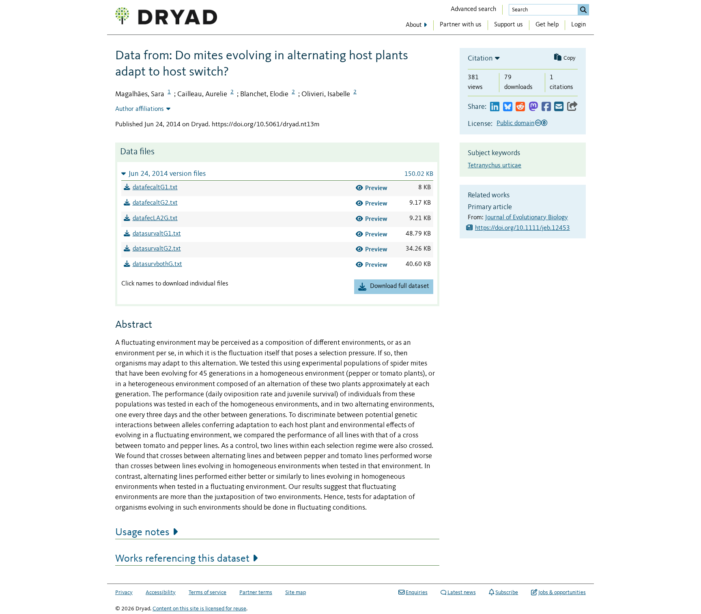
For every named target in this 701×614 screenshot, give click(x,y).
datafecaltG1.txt (155, 187)
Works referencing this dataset (182, 558)
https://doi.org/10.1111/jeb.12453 (522, 228)
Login (578, 25)
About (414, 25)
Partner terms (255, 592)
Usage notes (142, 532)
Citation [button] (480, 58)
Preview (376, 188)
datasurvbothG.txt (157, 264)
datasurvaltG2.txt (157, 249)
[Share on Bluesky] (507, 107)
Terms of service (207, 592)
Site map (295, 592)
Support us (508, 25)
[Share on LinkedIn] (494, 107)
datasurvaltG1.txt (157, 234)
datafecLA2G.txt (155, 218)
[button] (277, 173)
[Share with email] (558, 107)
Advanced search (473, 9)
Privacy (124, 592)
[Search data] (583, 9)
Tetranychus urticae (494, 165)
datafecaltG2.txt (155, 203)
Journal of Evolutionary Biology (526, 217)
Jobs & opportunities (562, 592)
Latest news (461, 592)
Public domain (515, 123)
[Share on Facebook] (546, 107)
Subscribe (506, 592)
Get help (547, 25)
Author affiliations (139, 109)
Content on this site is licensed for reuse (199, 609)
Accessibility (161, 592)
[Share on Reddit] (520, 107)
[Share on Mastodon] (533, 107)
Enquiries (417, 592)
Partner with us (461, 25)
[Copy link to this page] (572, 107)
